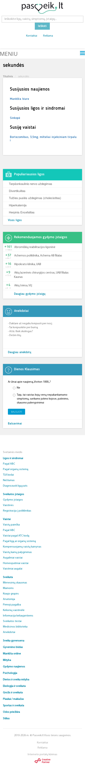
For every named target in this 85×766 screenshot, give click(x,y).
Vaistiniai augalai (12, 568)
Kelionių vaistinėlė (14, 610)
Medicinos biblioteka (15, 626)
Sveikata (8, 577)
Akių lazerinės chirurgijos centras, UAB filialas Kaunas (41, 274)
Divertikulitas (17, 191)
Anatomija (9, 599)
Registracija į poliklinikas (17, 510)
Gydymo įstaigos (13, 499)
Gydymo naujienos (14, 666)
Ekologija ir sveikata (14, 686)
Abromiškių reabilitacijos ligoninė (34, 247)
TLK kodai (8, 474)
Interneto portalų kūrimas (42, 754)
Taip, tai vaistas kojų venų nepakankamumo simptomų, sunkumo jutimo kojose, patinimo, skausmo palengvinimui (43, 398)
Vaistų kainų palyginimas (17, 552)
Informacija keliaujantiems (18, 615)
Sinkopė (15, 118)
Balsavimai (15, 423)
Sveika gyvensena (13, 640)
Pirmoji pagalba (12, 604)
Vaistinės (8, 505)
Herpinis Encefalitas (22, 212)
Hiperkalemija (17, 205)
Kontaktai (31, 35)
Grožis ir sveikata (13, 692)
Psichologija (10, 673)
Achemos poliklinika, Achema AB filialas (38, 255)
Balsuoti (16, 411)
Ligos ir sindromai (13, 458)
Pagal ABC (9, 463)
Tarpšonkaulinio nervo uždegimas (30, 184)
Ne (18, 387)
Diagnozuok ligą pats (15, 485)
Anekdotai (9, 632)
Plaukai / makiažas (13, 699)
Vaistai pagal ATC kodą (16, 535)
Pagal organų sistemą (15, 469)
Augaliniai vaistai (13, 557)
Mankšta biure (19, 99)
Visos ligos (15, 220)
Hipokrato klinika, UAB (27, 264)
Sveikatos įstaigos (13, 494)
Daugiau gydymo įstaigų (29, 294)
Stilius (6, 718)
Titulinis (8, 76)
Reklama (48, 35)
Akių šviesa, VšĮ (23, 285)
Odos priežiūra (11, 712)
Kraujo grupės (11, 593)
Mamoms (8, 588)
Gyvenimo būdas (13, 647)
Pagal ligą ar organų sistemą (19, 541)
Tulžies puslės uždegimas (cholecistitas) (35, 198)
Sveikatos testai (12, 621)
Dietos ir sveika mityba (16, 679)
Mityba (7, 660)
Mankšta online (12, 653)
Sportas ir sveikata (13, 705)
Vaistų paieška (11, 524)
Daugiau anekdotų (19, 352)
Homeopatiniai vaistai (15, 563)
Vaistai (7, 519)
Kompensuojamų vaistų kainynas (22, 546)
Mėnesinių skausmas (15, 582)
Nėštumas (9, 480)
